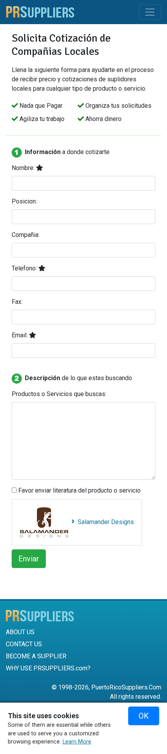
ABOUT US (20, 632)
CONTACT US (24, 644)
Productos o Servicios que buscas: (59, 394)
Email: (20, 335)
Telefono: (25, 268)
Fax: (17, 301)
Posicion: (24, 201)
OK (144, 716)
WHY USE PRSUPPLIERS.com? (48, 668)
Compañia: (26, 234)
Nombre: (24, 168)
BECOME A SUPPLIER (36, 656)
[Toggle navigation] (150, 12)
